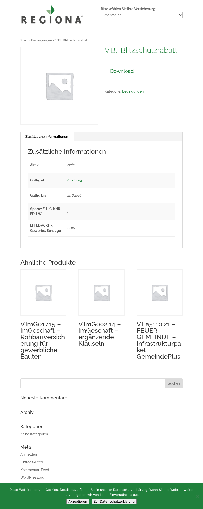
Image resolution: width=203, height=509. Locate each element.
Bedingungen (41, 40)
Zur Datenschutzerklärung (114, 501)
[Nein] (196, 496)
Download (122, 71)
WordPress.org (32, 477)
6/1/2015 (74, 180)
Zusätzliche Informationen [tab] (46, 137)
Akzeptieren (77, 501)
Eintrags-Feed (31, 462)
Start (24, 40)
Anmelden (28, 454)
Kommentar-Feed (34, 470)
